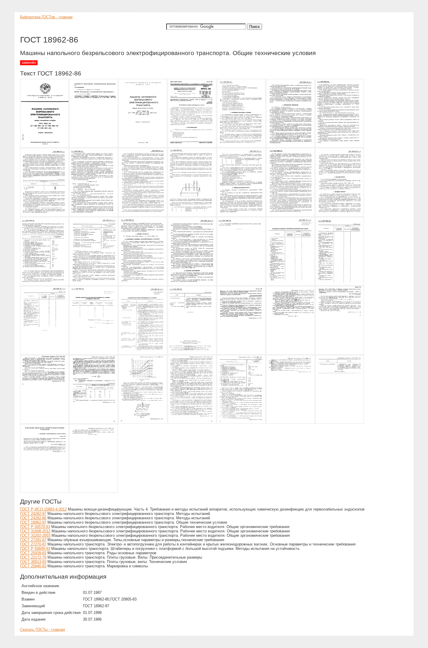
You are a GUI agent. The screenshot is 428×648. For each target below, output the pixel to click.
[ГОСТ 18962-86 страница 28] (340, 354)
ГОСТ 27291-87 (33, 540)
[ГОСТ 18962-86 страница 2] (94, 146)
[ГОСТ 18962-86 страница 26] (241, 354)
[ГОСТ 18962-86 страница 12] (241, 215)
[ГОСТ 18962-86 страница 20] (290, 284)
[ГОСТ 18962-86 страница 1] (44, 146)
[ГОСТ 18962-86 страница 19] (241, 284)
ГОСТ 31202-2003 (35, 535)
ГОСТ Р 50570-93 (35, 527)
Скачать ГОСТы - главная (42, 629)
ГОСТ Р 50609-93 (35, 548)
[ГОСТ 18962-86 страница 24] (143, 354)
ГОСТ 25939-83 (33, 553)
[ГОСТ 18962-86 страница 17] (143, 284)
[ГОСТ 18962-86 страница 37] (94, 492)
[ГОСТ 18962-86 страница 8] (44, 215)
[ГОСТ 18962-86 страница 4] (192, 146)
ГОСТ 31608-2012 (35, 531)
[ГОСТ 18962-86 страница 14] (340, 215)
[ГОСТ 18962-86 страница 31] (143, 423)
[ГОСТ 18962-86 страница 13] (290, 215)
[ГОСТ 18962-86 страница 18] (192, 284)
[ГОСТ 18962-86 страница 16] (94, 284)
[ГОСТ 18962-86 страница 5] (241, 146)
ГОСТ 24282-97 (33, 513)
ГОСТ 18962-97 (33, 522)
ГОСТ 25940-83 (33, 566)
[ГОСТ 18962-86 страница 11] (192, 215)
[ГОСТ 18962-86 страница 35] (340, 423)
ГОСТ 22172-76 (33, 557)
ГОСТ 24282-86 (33, 518)
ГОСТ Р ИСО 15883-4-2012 (43, 509)
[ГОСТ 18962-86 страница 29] (44, 423)
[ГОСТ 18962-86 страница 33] (241, 423)
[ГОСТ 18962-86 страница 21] (340, 284)
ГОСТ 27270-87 (33, 544)
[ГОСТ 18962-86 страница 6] (290, 146)
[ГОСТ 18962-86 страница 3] (143, 146)
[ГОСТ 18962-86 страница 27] (290, 354)
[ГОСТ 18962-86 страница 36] (44, 492)
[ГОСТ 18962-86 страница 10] (143, 215)
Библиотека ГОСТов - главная (46, 17)
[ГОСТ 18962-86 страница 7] (340, 146)
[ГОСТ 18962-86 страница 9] (94, 215)
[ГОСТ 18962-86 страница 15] (44, 284)
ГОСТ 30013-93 (33, 561)
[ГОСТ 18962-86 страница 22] (44, 354)
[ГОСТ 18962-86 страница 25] (192, 354)
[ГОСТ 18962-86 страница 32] (192, 423)
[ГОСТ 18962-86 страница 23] (94, 354)
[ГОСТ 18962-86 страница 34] (290, 423)
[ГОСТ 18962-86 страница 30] (94, 423)
